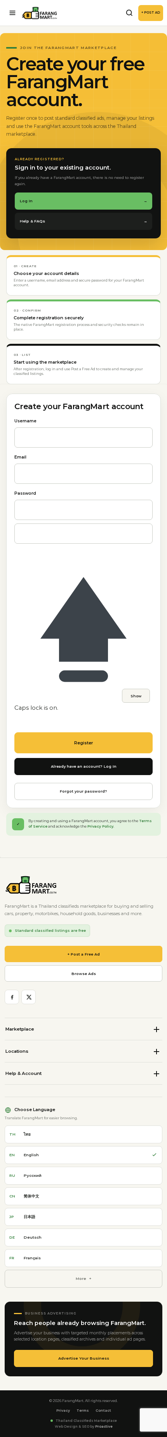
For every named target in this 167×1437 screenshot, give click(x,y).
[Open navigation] (12, 12)
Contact (103, 1410)
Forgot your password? (83, 791)
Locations (16, 1051)
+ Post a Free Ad (84, 954)
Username (25, 421)
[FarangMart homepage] (39, 13)
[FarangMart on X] (28, 997)
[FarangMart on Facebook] (12, 997)
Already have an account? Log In (84, 766)
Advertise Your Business (83, 1358)
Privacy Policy (100, 826)
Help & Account (23, 1073)
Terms (83, 1410)
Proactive (104, 1426)
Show (135, 696)
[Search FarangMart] (129, 12)
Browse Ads (83, 973)
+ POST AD (150, 12)
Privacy (63, 1410)
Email (20, 457)
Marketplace (19, 1029)
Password (25, 493)
